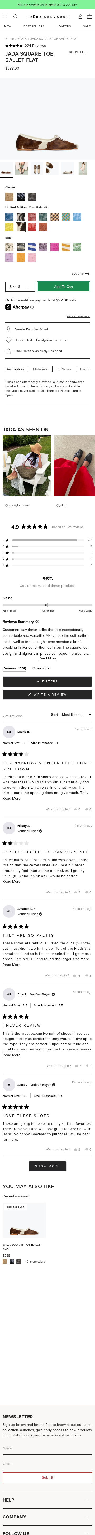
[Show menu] (5, 17)
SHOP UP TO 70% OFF (63, 5)
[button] (47, 45)
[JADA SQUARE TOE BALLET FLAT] (24, 1220)
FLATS (22, 38)
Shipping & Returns (78, 316)
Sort (55, 714)
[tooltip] (37, 622)
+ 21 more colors (35, 1261)
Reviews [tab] (14, 669)
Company (14, 1516)
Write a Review (59, 696)
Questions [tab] (40, 669)
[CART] (90, 17)
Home (9, 38)
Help (9, 1500)
